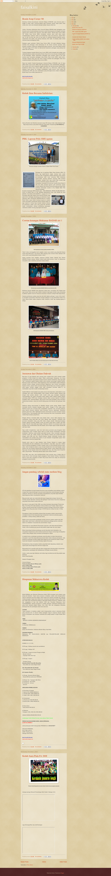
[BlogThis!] (46, 84)
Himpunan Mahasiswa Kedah (35, 579)
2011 (72, 21)
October (74, 49)
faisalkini (29, 7)
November (75, 47)
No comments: (38, 84)
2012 (72, 19)
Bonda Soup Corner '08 (33, 18)
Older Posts (63, 862)
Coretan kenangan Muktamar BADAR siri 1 (42, 220)
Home (44, 862)
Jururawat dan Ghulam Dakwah (36, 373)
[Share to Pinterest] (50, 84)
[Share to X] (47, 84)
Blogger (62, 873)
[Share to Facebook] (49, 84)
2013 (72, 17)
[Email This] (44, 84)
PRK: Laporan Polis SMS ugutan (37, 138)
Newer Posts (24, 862)
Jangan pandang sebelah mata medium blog (42, 471)
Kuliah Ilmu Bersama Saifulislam (37, 93)
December (75, 25)
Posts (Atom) (30, 864)
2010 (72, 24)
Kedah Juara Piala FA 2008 (34, 755)
